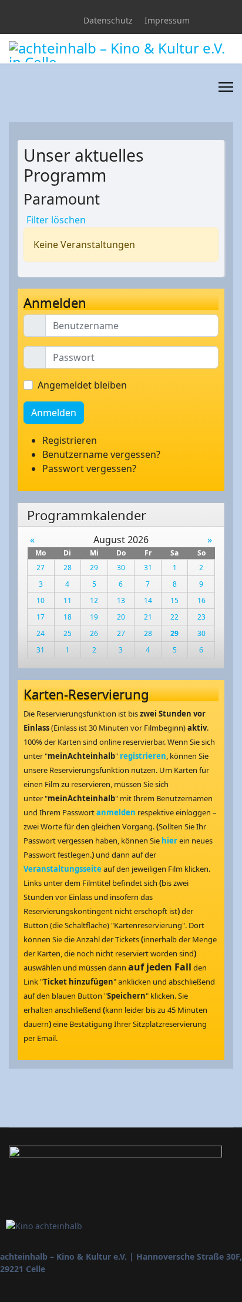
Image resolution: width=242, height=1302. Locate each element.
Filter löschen (56, 219)
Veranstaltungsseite (62, 868)
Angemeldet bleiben (82, 385)
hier (169, 840)
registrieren (143, 756)
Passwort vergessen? (89, 468)
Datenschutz (108, 20)
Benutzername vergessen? (101, 454)
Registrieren (70, 440)
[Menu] (226, 87)
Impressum (167, 20)
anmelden (116, 812)
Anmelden (53, 412)
